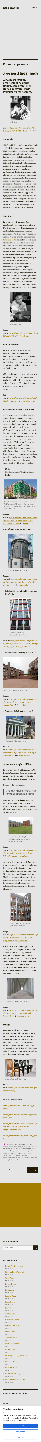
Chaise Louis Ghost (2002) (16, 1379)
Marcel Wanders (12, 1344)
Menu (34, 8)
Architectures (32, 1146)
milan (35, 1151)
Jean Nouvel (10, 1302)
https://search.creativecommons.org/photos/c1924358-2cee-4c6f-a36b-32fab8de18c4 (20, 753)
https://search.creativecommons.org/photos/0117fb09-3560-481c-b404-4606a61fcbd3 (20, 702)
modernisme (21, 1153)
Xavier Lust (10, 1314)
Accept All (21, 1426)
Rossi (32, 1157)
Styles (5, 1404)
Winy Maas (9, 1278)
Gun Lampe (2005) (13, 1373)
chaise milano (21, 1148)
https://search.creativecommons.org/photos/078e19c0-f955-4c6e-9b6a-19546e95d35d (20, 582)
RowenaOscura (23, 856)
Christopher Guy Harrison (16, 1356)
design (28, 1148)
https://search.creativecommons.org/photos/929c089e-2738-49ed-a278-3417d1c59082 (20, 520)
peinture (24, 1155)
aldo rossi (28, 1144)
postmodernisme (9, 1157)
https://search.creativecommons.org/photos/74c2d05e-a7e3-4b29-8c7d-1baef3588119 (20, 937)
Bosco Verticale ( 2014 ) (15, 1266)
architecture (7, 1146)
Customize (20, 1432)
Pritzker (18, 1157)
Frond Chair (10, 1332)
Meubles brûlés (11, 1362)
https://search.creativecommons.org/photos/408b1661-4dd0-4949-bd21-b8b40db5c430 (20, 853)
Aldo (23, 1144)
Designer (13, 1151)
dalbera (26, 523)
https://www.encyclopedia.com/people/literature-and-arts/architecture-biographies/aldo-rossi (20, 1127)
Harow (8, 1308)
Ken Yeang (9, 1290)
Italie (30, 1151)
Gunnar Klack (22, 705)
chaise (13, 1148)
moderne (12, 1153)
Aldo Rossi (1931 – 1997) (20, 73)
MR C (8, 1144)
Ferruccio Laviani (12, 1320)
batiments (6, 1148)
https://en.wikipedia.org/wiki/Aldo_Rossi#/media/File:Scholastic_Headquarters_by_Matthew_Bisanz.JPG (20, 644)
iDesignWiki (11, 7)
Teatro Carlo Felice (15, 1160)
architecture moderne (19, 1146)
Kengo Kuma (10, 1284)
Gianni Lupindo (23, 756)
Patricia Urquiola (12, 1326)
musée (28, 1153)
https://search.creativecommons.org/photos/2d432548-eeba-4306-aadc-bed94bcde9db (20, 1013)
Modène (6, 1153)
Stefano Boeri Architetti (15, 1272)
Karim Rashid (11, 1350)
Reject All (20, 1437)
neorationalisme (8, 1155)
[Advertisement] (20, 37)
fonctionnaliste (9, 240)
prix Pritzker (26, 1157)
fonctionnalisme (22, 1151)
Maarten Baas (11, 1367)
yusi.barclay (23, 585)
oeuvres (17, 1155)
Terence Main (11, 1338)
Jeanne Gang (10, 1296)
